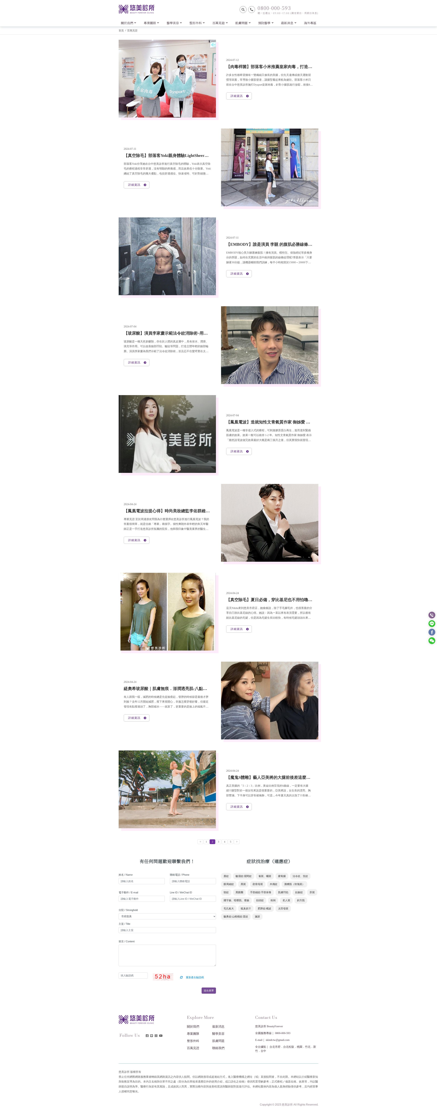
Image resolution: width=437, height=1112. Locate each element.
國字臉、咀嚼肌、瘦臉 (236, 900)
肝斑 (312, 892)
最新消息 (218, 1026)
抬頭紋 (260, 900)
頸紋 (226, 892)
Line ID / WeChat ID (181, 892)
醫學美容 (218, 1033)
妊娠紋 (299, 892)
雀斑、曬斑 (264, 876)
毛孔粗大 (229, 908)
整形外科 (193, 1041)
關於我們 (193, 1026)
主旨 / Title (124, 923)
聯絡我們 (218, 1048)
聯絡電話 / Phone (179, 874)
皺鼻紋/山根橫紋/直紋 (236, 916)
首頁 (121, 30)
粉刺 (273, 900)
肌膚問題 (218, 1041)
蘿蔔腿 (282, 876)
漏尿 (257, 916)
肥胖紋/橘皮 (264, 908)
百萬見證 (132, 30)
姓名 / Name (126, 874)
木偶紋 (273, 884)
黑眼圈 (239, 892)
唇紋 (226, 876)
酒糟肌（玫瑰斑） (294, 884)
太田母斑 (283, 908)
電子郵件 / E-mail (128, 892)
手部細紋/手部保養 (260, 892)
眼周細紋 (229, 884)
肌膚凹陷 (283, 892)
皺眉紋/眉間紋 (244, 876)
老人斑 (286, 900)
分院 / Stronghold (128, 910)
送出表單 (209, 990)
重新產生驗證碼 (194, 977)
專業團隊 (193, 1033)
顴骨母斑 (258, 884)
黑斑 (243, 884)
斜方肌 (301, 900)
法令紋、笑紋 (300, 876)
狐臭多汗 (246, 908)
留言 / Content (127, 941)
